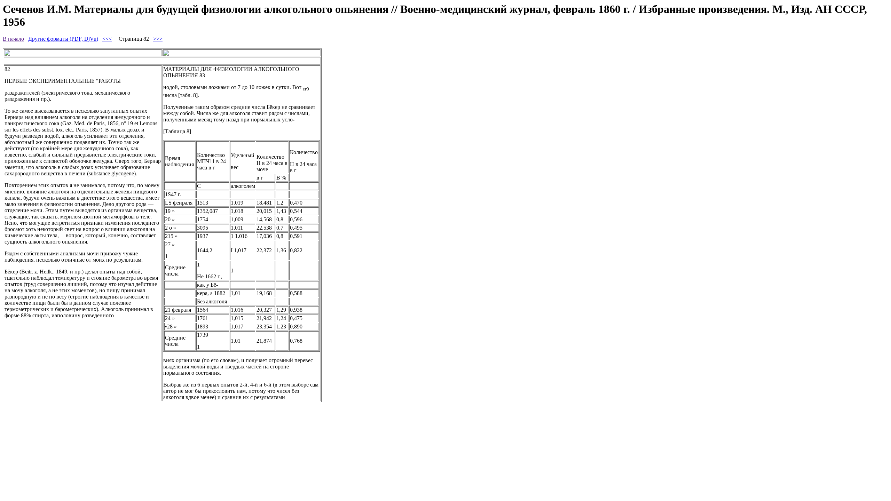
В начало (13, 39)
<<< (107, 39)
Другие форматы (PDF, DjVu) (63, 39)
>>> (158, 39)
